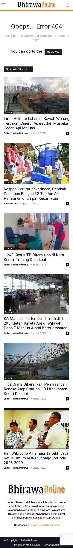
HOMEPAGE (53, 52)
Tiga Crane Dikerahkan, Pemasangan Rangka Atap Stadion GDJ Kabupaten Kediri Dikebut (35, 389)
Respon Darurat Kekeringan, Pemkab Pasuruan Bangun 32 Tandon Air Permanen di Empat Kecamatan (35, 194)
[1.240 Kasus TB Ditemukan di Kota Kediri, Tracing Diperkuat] (36, 231)
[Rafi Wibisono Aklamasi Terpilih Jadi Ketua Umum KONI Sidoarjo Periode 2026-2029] (36, 428)
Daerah (8, 112)
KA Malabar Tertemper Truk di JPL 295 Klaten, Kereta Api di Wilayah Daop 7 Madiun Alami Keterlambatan (35, 323)
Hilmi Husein (11, 203)
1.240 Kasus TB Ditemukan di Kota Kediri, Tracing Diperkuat (34, 257)
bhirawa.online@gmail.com (43, 525)
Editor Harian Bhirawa (16, 133)
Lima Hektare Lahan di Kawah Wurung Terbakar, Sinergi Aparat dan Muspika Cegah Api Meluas (36, 123)
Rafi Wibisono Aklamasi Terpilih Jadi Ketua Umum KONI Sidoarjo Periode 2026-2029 (36, 458)
